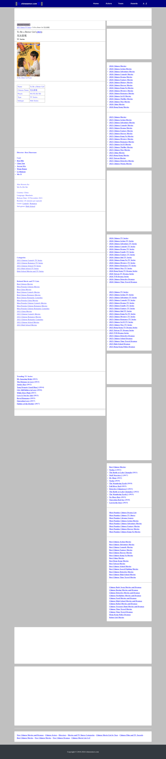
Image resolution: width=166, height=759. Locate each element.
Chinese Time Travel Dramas (121, 612)
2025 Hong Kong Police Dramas (122, 347)
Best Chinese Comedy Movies (28, 292)
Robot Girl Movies (116, 617)
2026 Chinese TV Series (118, 238)
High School (30, 206)
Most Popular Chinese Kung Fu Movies (124, 532)
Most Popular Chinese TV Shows (122, 515)
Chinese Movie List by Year (107, 735)
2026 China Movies (117, 104)
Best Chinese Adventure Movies (121, 545)
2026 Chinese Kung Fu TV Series (122, 260)
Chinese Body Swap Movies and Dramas (125, 587)
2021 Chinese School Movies (28, 322)
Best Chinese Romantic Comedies (30, 298)
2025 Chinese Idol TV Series (120, 311)
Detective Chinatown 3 (118, 489)
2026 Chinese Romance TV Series (122, 266)
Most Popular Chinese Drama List (122, 513)
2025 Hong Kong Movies (119, 155)
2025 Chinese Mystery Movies (121, 139)
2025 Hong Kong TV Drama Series (123, 328)
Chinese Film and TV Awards (131, 735)
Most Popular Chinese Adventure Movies (125, 524)
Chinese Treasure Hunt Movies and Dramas (126, 606)
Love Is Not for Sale (25, 395)
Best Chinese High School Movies (122, 575)
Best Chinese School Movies (120, 566)
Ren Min (20, 161)
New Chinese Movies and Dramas (30, 735)
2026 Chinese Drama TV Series (121, 249)
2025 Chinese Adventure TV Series (123, 298)
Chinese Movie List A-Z (80, 738)
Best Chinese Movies (25, 284)
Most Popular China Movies (27, 300)
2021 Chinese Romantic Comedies (30, 320)
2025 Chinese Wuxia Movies (120, 164)
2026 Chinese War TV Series (120, 268)
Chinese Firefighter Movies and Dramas (125, 596)
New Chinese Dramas (61, 738)
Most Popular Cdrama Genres (121, 518)
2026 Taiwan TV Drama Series (121, 274)
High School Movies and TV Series (30, 271)
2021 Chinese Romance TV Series (30, 263)
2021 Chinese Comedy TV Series (29, 260)
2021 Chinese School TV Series (29, 266)
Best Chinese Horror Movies (120, 553)
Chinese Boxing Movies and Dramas (123, 590)
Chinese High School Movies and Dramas (125, 601)
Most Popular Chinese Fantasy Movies (124, 526)
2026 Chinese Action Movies (120, 69)
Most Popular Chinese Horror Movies (124, 529)
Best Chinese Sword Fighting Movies (123, 569)
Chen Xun (21, 163)
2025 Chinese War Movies (119, 150)
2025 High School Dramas (119, 344)
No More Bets (114, 497)
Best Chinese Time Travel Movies (122, 577)
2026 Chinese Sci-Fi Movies (120, 96)
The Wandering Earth (118, 483)
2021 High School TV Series (28, 268)
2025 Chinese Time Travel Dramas (123, 341)
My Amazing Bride (24, 379)
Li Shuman (21, 172)
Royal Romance (23, 398)
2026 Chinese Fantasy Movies (121, 80)
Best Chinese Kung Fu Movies (121, 555)
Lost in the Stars (115, 503)
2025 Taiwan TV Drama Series (121, 330)
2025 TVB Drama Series (119, 333)
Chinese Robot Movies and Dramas (123, 604)
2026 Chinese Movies (117, 66)
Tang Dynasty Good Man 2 (27, 387)
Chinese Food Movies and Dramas (122, 598)
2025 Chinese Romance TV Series (122, 319)
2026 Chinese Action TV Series (121, 241)
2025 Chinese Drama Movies (120, 128)
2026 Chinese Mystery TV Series (122, 263)
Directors (62, 735)
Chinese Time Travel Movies (120, 609)
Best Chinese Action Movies (120, 542)
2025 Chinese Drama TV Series (121, 303)
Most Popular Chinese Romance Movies (32, 306)
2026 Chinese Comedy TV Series (122, 246)
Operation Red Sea (116, 500)
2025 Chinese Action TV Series (121, 295)
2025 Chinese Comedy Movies (121, 125)
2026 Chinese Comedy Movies (121, 74)
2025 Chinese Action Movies (120, 120)
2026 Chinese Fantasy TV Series (122, 255)
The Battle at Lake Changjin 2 (121, 492)
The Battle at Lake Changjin (120, 472)
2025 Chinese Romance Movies (121, 142)
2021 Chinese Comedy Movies (28, 314)
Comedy (25, 203)
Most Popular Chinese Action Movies (124, 521)
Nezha (111, 481)
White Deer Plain (24, 393)
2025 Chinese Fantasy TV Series (122, 308)
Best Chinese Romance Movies (28, 295)
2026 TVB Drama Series (119, 277)
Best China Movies (24, 290)
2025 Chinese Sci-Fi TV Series (121, 322)
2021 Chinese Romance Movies (29, 317)
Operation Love (23, 401)
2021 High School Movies (27, 325)
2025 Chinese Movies (117, 117)
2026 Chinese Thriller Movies (121, 99)
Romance (33, 203)
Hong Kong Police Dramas (120, 615)
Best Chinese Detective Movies (121, 572)
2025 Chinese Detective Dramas (122, 336)
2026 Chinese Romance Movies (121, 93)
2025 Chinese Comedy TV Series (122, 300)
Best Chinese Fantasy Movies (120, 550)
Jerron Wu (21, 166)
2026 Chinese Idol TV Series (120, 257)
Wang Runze (22, 169)
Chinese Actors (51, 735)
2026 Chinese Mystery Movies (121, 91)
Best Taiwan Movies (117, 564)
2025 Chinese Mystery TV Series (122, 317)
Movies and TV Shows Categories (81, 735)
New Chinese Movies (43, 738)
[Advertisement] (73, 14)
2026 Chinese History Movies (121, 82)
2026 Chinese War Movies (119, 102)
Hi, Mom (112, 478)
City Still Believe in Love (26, 390)
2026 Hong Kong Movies (119, 107)
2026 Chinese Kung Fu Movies (121, 88)
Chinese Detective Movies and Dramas (124, 593)
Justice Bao (21, 385)
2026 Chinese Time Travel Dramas (123, 282)
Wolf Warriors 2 (115, 475)
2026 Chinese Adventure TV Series (123, 244)
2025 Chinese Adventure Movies (122, 123)
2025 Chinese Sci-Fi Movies (120, 144)
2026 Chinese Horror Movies (120, 85)
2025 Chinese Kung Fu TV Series (122, 314)
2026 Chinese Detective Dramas (122, 279)
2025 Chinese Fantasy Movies (121, 131)
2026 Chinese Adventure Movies (122, 72)
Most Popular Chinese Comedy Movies (32, 303)
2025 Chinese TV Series (118, 292)
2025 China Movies (117, 153)
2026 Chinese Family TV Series (121, 252)
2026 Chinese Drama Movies (120, 77)
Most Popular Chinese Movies (28, 287)
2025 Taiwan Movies (117, 158)
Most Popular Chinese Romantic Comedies (33, 309)
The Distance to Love (25, 382)
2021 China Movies (24, 311)
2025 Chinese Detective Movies (121, 161)
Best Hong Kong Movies (119, 561)
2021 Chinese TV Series (24, 27)
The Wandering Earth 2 (118, 494)
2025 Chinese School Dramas (120, 338)
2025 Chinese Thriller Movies (121, 147)
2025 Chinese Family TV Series (121, 306)
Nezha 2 (112, 470)
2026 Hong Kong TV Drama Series (123, 271)
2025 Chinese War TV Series (120, 325)
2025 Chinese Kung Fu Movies (121, 136)
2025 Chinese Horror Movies (120, 133)
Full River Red (115, 486)
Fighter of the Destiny (25, 404)
